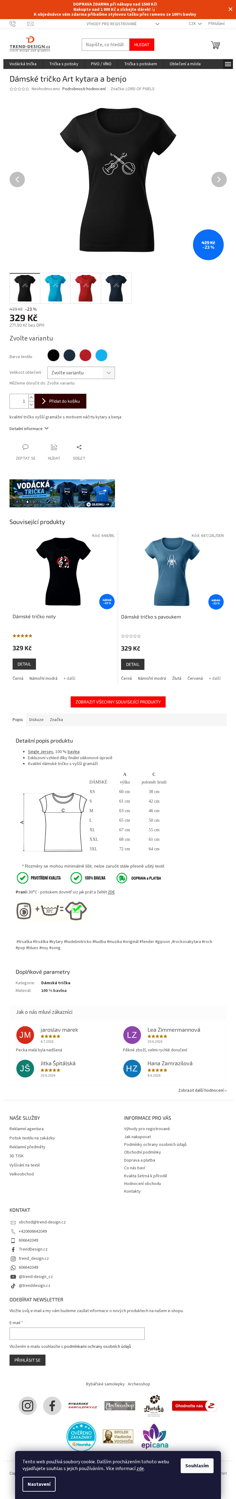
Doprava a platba (139, 1160)
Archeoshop (139, 1384)
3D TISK (17, 1156)
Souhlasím (197, 1465)
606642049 (28, 1240)
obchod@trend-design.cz (42, 1222)
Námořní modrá (43, 678)
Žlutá (176, 678)
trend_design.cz (34, 1258)
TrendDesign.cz (33, 1249)
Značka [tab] (56, 720)
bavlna (74, 752)
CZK (193, 23)
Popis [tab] (18, 720)
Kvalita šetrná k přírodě (145, 1176)
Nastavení (39, 1484)
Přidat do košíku (64, 401)
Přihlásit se (27, 1360)
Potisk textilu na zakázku (32, 1138)
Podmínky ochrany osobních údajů (155, 1145)
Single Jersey (40, 752)
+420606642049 (33, 1231)
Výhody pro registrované (112, 24)
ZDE (111, 892)
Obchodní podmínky (142, 1152)
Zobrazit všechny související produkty (118, 701)
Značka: (133, 89)
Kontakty (132, 1191)
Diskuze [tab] (36, 720)
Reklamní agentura (27, 1129)
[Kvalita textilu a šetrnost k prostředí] (60, 878)
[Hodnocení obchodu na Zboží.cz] (195, 1406)
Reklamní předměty (27, 1147)
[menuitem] (23, 64)
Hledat (141, 44)
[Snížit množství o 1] (31, 404)
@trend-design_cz (36, 1277)
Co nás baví (134, 1168)
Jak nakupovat (137, 1137)
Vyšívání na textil (25, 1165)
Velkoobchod (22, 1174)
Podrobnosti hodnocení (84, 89)
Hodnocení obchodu (142, 1184)
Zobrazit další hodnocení (201, 1090)
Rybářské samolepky (105, 1384)
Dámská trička (55, 983)
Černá (18, 678)
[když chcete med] (153, 1406)
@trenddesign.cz (34, 1286)
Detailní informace (26, 429)
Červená (195, 678)
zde (140, 1468)
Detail (24, 664)
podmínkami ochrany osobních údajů (97, 1347)
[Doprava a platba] (134, 878)
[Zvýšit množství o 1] (31, 397)
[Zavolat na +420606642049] (19, 23)
